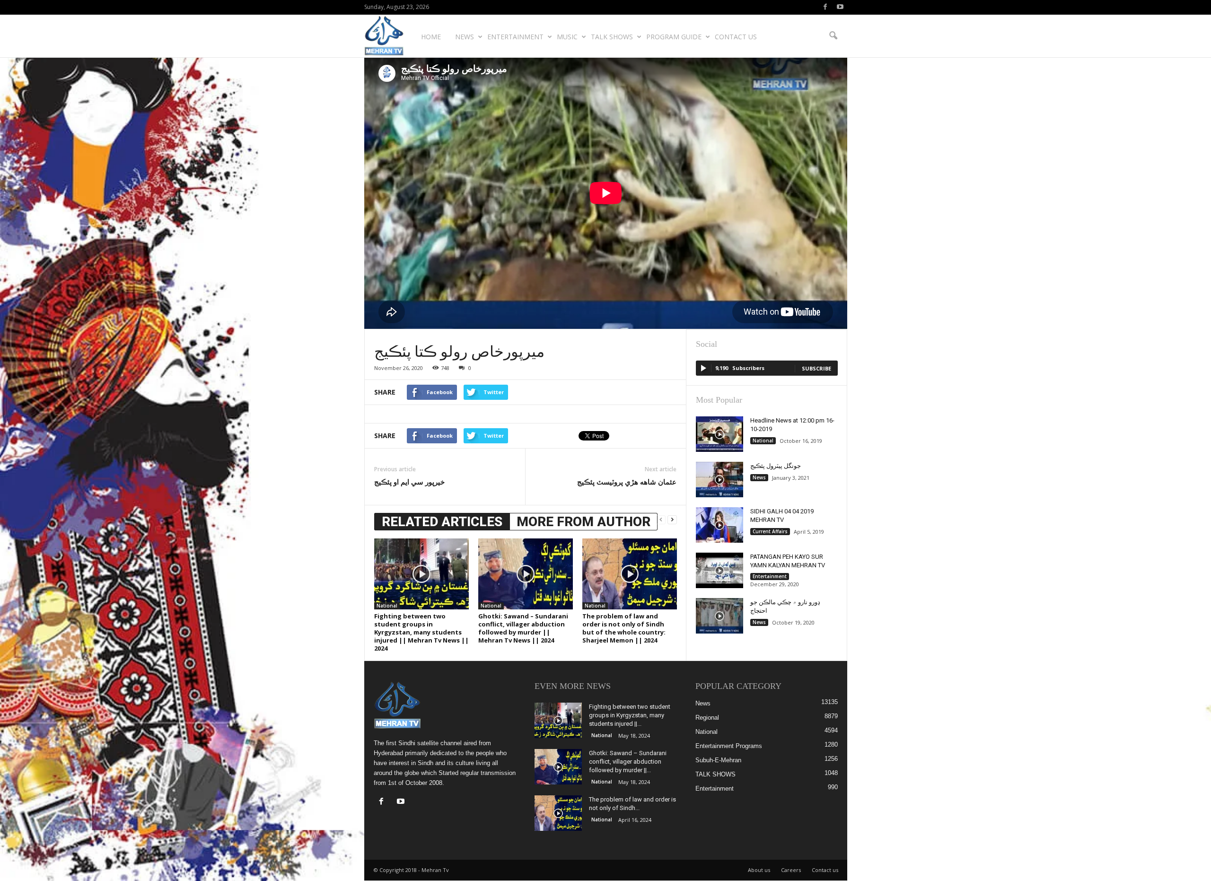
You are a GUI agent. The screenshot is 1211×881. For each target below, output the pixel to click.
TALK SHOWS (612, 36)
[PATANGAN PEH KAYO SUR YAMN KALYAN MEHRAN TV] (719, 570)
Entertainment (515, 36)
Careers (791, 869)
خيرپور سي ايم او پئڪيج (409, 481)
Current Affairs (770, 531)
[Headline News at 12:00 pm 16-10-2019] (719, 434)
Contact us (736, 36)
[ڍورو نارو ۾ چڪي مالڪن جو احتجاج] (719, 616)
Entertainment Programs (728, 745)
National (387, 605)
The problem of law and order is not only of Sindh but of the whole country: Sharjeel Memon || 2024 (624, 628)
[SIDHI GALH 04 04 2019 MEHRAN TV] (719, 525)
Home (431, 36)
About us (759, 869)
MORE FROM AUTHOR (583, 521)
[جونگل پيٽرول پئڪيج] (719, 479)
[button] (833, 36)
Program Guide (674, 36)
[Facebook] (825, 7)
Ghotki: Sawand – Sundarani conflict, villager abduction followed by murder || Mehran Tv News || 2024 (523, 628)
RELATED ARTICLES (442, 521)
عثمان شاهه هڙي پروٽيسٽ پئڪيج (626, 481)
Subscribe (816, 368)
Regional (707, 717)
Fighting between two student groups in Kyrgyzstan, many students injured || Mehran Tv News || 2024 (421, 632)
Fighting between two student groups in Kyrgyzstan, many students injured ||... (629, 715)
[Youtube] (840, 7)
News (464, 36)
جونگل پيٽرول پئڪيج (775, 465)
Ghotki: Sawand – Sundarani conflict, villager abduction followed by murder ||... (628, 761)
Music (567, 36)
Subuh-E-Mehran (718, 760)
